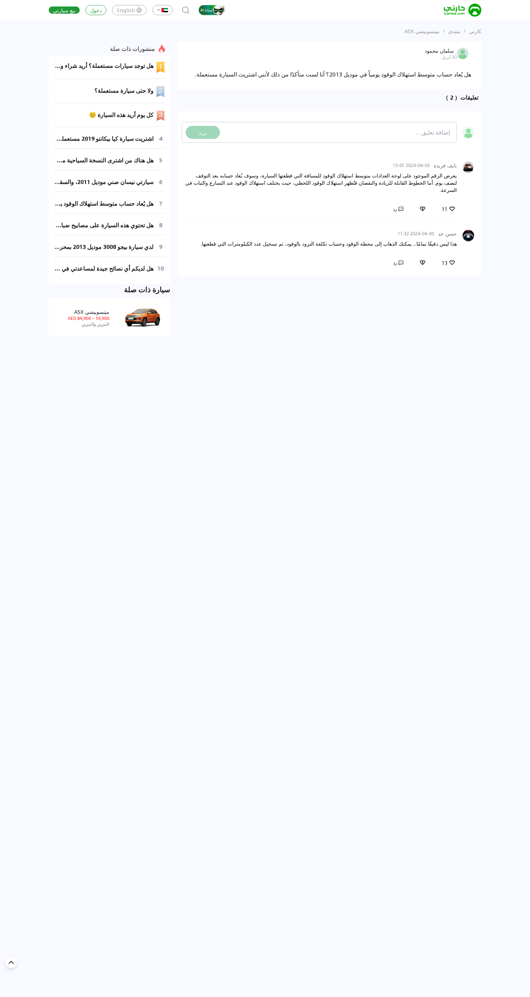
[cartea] (462, 10)
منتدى (454, 31)
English (126, 10)
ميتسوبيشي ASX (422, 31)
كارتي (475, 31)
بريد (203, 132)
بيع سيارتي (64, 10)
